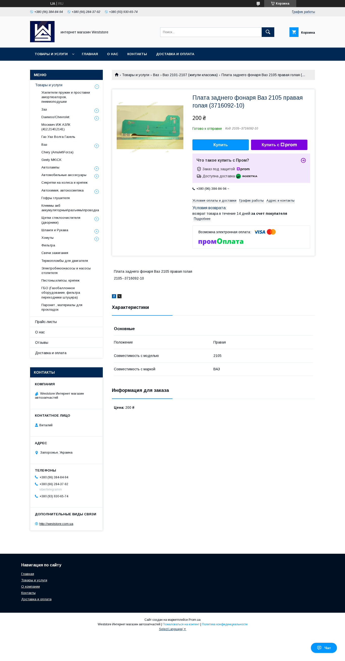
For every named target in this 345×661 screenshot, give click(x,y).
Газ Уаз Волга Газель (58, 137)
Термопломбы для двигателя (64, 261)
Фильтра (48, 245)
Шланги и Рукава (54, 230)
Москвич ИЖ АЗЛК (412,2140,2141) (55, 127)
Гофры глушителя (55, 198)
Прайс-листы (46, 322)
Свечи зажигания (54, 253)
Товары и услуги (51, 54)
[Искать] (268, 32)
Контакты (137, 54)
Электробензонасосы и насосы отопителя (66, 270)
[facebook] (114, 297)
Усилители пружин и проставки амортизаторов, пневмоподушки (65, 97)
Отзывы (41, 342)
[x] (119, 297)
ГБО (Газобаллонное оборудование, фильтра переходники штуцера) (60, 292)
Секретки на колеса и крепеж (64, 182)
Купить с (270, 145)
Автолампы (50, 167)
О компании (30, 586)
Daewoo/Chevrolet (55, 117)
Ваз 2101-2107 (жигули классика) (190, 75)
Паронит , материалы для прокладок (61, 307)
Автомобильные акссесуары (63, 175)
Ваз (156, 75)
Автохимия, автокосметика (62, 190)
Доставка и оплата (175, 54)
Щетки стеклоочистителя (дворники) (60, 220)
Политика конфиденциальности (225, 624)
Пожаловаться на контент (181, 624)
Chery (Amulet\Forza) (57, 152)
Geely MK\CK (51, 160)
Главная (90, 54)
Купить (220, 145)
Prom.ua (195, 620)
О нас (112, 54)
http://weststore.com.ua (56, 524)
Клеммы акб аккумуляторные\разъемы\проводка (70, 208)
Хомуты (47, 238)
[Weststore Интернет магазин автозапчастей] (42, 41)
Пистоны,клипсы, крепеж (60, 280)
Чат (328, 648)
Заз (44, 109)
